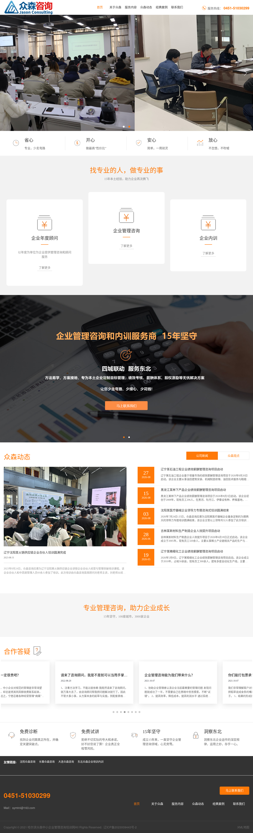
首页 (100, 7)
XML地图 (243, 827)
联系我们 (177, 7)
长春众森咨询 (47, 761)
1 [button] (124, 127)
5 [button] (128, 712)
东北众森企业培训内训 (91, 761)
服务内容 (131, 7)
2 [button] (129, 127)
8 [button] (139, 712)
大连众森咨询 (66, 761)
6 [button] (132, 712)
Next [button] (245, 73)
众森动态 (146, 7)
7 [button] (136, 712)
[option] (126, 73)
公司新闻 (202, 455)
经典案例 (162, 7)
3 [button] (121, 712)
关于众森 (115, 7)
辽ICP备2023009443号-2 (120, 827)
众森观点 (233, 455)
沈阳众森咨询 (27, 761)
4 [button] (125, 712)
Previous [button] (7, 73)
